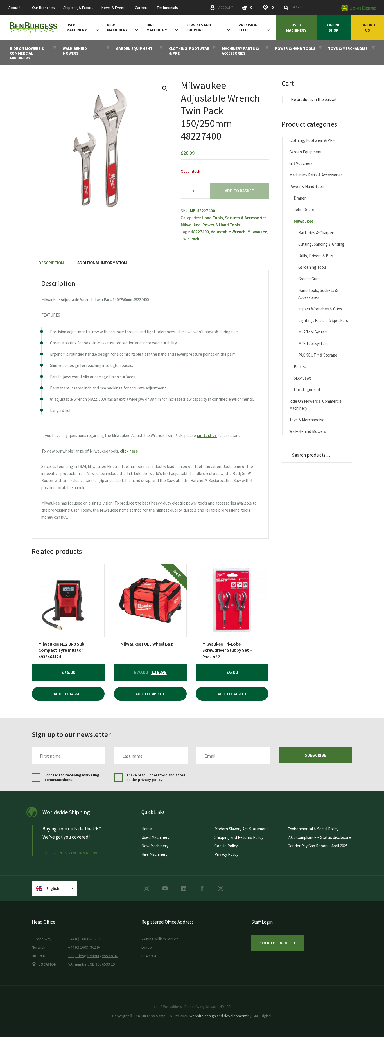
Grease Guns (309, 278)
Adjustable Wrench (228, 231)
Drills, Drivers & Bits (315, 255)
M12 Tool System (313, 332)
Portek (300, 366)
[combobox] (309, 7)
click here (129, 451)
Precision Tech (247, 27)
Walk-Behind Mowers (307, 431)
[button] (165, 88)
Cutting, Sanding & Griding (321, 244)
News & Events (114, 7)
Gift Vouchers (301, 163)
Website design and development (218, 1015)
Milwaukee (190, 224)
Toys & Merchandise (306, 419)
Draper (300, 198)
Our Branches (43, 7)
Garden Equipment (305, 151)
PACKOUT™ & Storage (317, 355)
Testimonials (167, 7)
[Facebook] (202, 888)
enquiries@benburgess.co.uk (93, 955)
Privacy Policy (226, 854)
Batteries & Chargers (316, 232)
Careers (141, 7)
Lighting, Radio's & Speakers (323, 320)
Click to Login (273, 943)
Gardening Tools (312, 267)
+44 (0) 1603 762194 (84, 947)
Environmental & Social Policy (313, 829)
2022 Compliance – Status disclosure (319, 837)
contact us (207, 435)
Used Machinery (76, 27)
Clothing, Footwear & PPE (312, 140)
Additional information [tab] (102, 262)
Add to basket (239, 190)
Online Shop (333, 28)
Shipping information (74, 852)
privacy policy (150, 779)
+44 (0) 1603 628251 (84, 938)
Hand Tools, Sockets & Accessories (234, 217)
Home (146, 829)
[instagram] (146, 888)
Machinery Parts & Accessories (316, 175)
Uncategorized (307, 389)
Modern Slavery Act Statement (241, 829)
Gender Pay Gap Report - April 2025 (318, 845)
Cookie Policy (226, 845)
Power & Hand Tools (221, 224)
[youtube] (165, 888)
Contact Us (367, 28)
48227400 (200, 231)
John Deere (304, 209)
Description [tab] (51, 262)
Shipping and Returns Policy (238, 837)
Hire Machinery (156, 27)
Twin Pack (190, 238)
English (52, 888)
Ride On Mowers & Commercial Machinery (315, 404)
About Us (16, 7)
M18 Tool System (313, 343)
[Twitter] (221, 888)
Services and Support (198, 27)
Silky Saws (303, 378)
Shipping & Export (78, 7)
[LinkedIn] (184, 888)
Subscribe (315, 755)
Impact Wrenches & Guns (320, 309)
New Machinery (117, 27)
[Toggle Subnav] (96, 29)
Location (48, 964)
